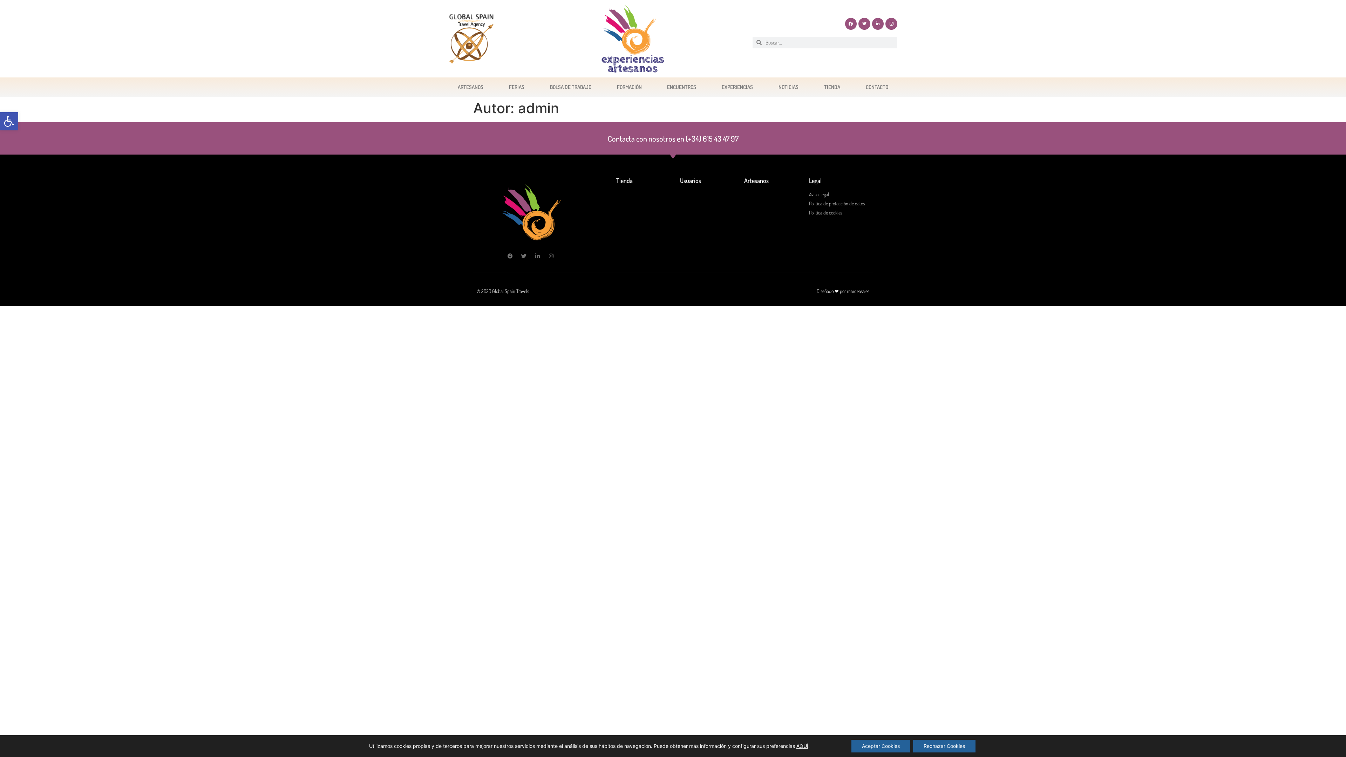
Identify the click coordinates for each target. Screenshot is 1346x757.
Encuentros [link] (681, 87)
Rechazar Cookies (944, 746)
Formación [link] (629, 87)
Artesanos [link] (470, 87)
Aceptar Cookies (881, 746)
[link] (9, 121)
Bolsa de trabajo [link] (570, 87)
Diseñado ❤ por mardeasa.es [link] (843, 291)
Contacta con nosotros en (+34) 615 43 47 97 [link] (673, 138)
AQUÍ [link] (802, 746)
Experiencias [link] (737, 87)
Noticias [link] (788, 87)
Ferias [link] (516, 87)
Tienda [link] (832, 87)
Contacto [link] (877, 87)
